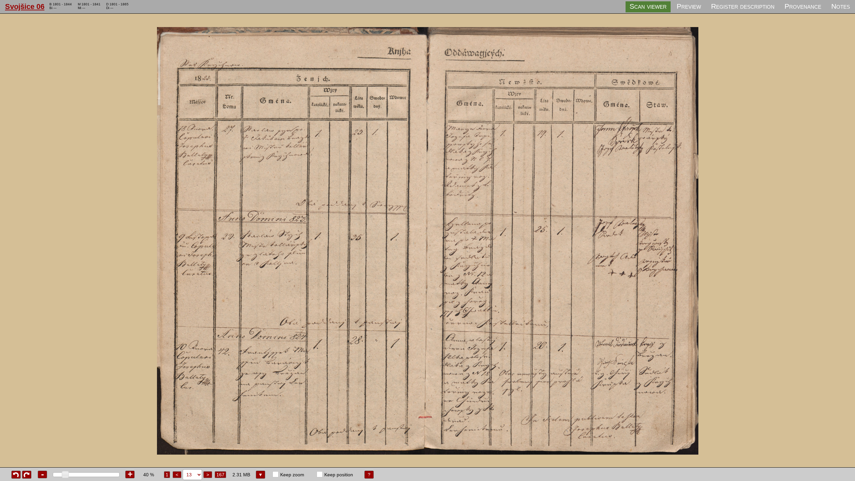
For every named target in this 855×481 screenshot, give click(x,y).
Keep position (338, 474)
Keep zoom (292, 474)
